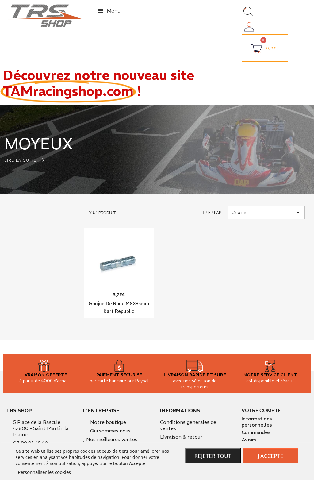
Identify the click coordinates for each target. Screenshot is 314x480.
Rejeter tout (212, 455)
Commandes (256, 432)
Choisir (266, 212)
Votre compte (261, 410)
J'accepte (270, 455)
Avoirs (249, 439)
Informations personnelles (257, 422)
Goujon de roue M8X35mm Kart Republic (119, 307)
